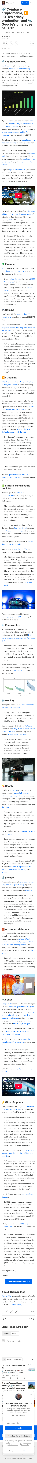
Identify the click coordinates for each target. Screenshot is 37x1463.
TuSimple (28, 726)
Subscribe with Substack (19, 1436)
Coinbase (5, 66)
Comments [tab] (6, 1333)
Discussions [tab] (17, 1360)
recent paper (18, 670)
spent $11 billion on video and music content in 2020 (17, 476)
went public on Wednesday (19, 68)
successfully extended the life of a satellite (16, 1040)
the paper (5, 807)
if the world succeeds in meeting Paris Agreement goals (18, 638)
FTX (10, 220)
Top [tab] (4, 1360)
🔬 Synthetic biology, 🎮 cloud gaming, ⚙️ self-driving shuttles (13, 1372)
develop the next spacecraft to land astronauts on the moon (16, 1033)
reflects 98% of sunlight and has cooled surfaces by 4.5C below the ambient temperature (17, 942)
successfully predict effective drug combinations (15, 794)
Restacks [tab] (15, 1333)
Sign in (32, 3)
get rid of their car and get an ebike (18, 543)
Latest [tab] (9, 1360)
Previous (8, 1319)
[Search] (33, 1359)
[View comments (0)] (11, 43)
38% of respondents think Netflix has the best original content (17, 383)
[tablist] (10, 1333)
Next (30, 1319)
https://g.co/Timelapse (21, 1023)
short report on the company (14, 531)
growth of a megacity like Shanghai (16, 1016)
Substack (8, 1459)
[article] (18, 1371)
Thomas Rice (6, 36)
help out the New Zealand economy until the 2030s (16, 431)
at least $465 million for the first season (18, 408)
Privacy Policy (25, 1445)
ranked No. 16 (14, 279)
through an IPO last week (17, 734)
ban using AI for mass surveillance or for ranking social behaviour (18, 1153)
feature (19, 492)
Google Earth (7, 1003)
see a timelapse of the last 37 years (21, 1006)
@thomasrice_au (17, 1304)
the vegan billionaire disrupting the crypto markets (18, 213)
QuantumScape (8, 495)
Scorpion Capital (20, 528)
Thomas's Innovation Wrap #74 (13, 1391)
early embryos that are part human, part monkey (18, 883)
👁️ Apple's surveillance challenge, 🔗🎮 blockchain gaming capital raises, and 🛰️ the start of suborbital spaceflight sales (13, 1385)
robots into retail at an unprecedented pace (18, 1108)
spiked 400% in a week (17, 169)
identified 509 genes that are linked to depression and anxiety (16, 868)
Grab (4, 268)
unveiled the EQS (20, 549)
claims (14, 790)
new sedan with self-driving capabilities (18, 706)
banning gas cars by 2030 (11, 617)
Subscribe (25, 3)
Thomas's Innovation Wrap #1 (13, 1366)
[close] (31, 1394)
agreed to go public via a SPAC (13, 271)
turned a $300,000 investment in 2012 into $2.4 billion (17, 125)
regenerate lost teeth (27, 831)
